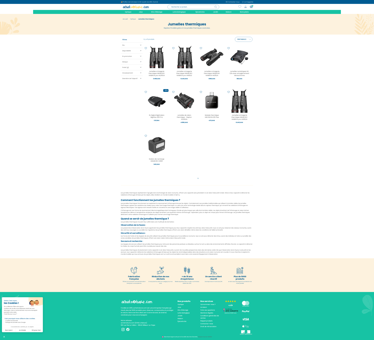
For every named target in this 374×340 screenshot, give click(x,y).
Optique (181, 304)
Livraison (203, 307)
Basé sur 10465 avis (230, 313)
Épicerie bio (182, 321)
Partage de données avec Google (15, 322)
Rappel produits (206, 321)
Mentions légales (206, 313)
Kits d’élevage (183, 310)
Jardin (180, 316)
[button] (4, 336)
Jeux (179, 307)
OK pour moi (36, 330)
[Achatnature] (136, 7)
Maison (180, 318)
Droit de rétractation (208, 326)
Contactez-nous (233, 2)
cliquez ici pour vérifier (205, 337)
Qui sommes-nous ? (208, 304)
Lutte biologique (184, 313)
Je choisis (22, 330)
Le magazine (248, 2)
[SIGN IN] (245, 7)
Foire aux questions (207, 310)
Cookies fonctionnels (11, 320)
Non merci (8, 330)
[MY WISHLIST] (240, 7)
